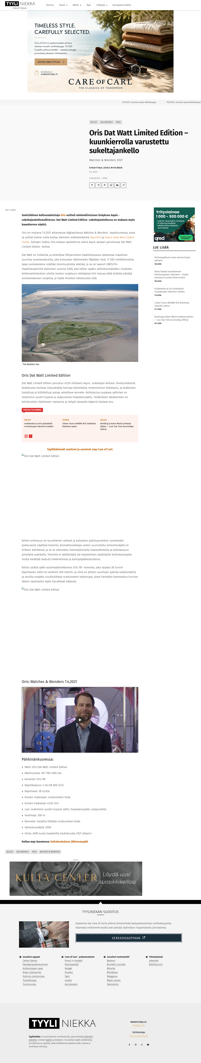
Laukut (68, 980)
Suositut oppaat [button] (31, 956)
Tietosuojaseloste (138, 1035)
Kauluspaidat (71, 964)
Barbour (111, 960)
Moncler (111, 968)
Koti (7, 210)
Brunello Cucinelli (116, 964)
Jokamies (153, 960)
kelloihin (88, 1036)
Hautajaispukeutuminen (35, 964)
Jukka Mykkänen (113, 168)
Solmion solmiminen (34, 976)
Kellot (94, 122)
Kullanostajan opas (33, 968)
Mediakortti (139, 1025)
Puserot (69, 972)
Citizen (65, 420)
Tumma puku (29, 984)
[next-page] (30, 436)
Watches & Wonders (50, 852)
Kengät (68, 968)
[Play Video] (80, 720)
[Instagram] (135, 1044)
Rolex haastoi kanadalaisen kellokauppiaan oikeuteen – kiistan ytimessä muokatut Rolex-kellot (171, 274)
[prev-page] (26, 436)
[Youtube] (147, 1044)
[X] (98, 185)
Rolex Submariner (32, 972)
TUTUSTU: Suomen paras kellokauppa (123, 102)
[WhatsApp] (111, 185)
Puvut (68, 960)
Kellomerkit (107, 122)
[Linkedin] (117, 185)
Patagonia (112, 976)
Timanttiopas (30, 980)
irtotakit (78, 960)
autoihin (33, 1040)
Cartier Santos (30, 960)
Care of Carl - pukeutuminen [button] (79, 956)
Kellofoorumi (156, 964)
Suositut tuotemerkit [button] (118, 956)
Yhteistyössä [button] (156, 956)
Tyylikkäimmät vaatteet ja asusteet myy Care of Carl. (80, 449)
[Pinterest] (104, 185)
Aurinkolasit (71, 984)
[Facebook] (92, 185)
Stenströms (113, 984)
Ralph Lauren (114, 980)
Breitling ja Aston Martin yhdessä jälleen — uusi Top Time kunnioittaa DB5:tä (116, 426)
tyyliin (49, 1040)
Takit (67, 976)
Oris (118, 122)
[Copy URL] (123, 185)
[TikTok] (141, 1044)
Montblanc (112, 972)
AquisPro (95, 237)
